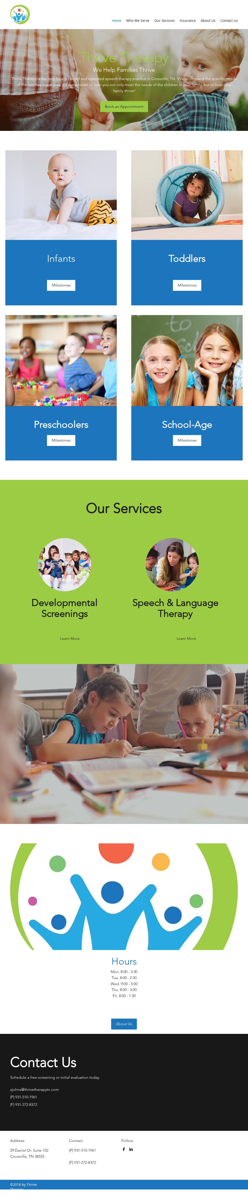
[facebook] (123, 1149)
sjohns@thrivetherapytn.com (34, 1089)
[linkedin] (131, 1149)
